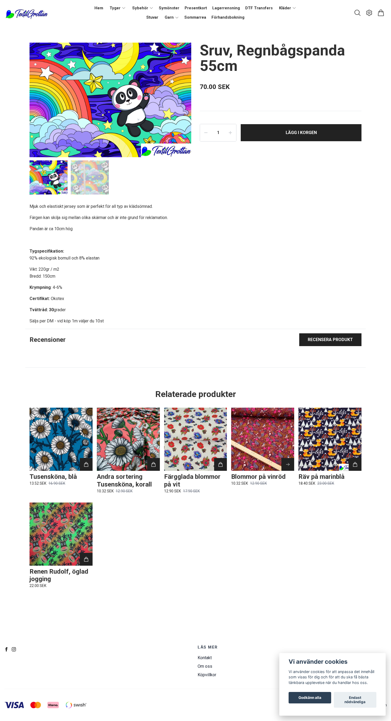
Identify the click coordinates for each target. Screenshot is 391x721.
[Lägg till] (86, 464)
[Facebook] (6, 649)
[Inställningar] (369, 13)
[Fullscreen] (180, 53)
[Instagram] (14, 649)
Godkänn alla (309, 698)
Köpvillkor (207, 674)
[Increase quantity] (230, 132)
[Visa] (287, 464)
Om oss (205, 666)
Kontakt (205, 657)
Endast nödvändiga (354, 700)
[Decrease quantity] (206, 132)
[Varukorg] (381, 13)
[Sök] (357, 13)
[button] (182, 102)
